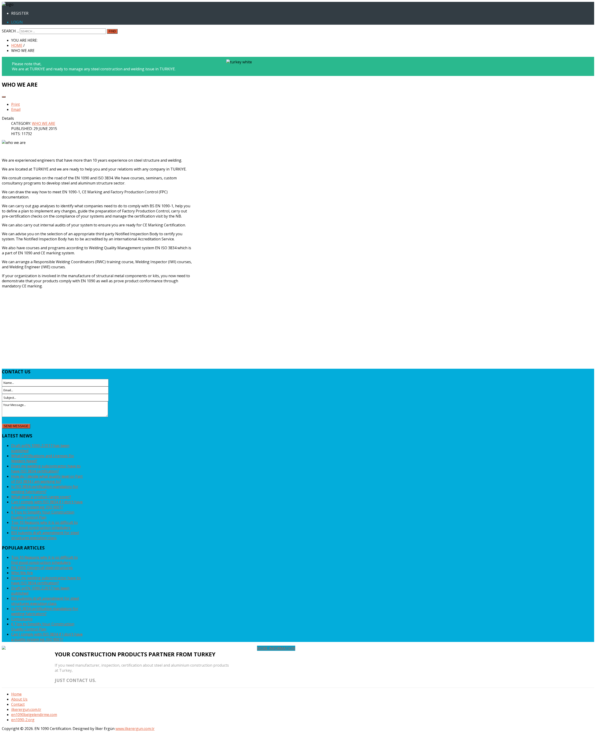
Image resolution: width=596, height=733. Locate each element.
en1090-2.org (22, 719)
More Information (276, 648)
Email (15, 109)
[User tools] (4, 97)
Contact (18, 704)
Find (112, 31)
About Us (19, 699)
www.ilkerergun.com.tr (135, 728)
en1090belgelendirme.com (34, 714)
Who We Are (43, 123)
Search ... (10, 31)
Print (15, 104)
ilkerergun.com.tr (26, 709)
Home (16, 694)
